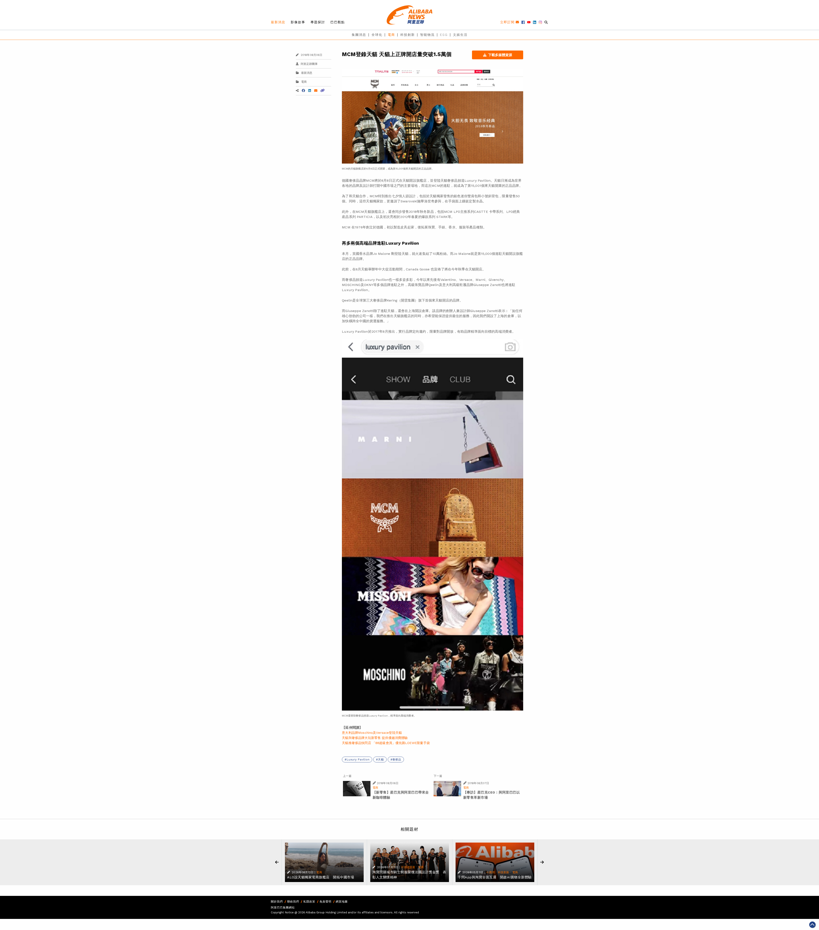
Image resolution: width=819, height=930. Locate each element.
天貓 (381, 759)
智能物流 (427, 35)
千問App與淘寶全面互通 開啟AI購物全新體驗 (495, 877)
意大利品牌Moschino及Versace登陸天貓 (372, 733)
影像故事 (298, 22)
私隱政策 (309, 901)
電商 (391, 35)
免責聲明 (325, 901)
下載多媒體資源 (500, 55)
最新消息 (278, 22)
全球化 (377, 35)
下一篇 (438, 776)
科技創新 (407, 35)
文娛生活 (460, 35)
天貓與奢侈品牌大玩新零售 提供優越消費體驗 (375, 738)
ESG (444, 35)
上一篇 (347, 776)
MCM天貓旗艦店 (368, 212)
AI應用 (490, 872)
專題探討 (318, 22)
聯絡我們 (293, 901)
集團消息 (359, 35)
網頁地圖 (342, 901)
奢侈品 (396, 759)
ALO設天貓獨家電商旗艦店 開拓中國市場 (320, 877)
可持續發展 (408, 867)
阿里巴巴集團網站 (283, 907)
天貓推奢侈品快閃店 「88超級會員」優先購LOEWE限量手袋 (386, 743)
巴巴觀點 (337, 22)
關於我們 (277, 901)
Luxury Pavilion (358, 759)
